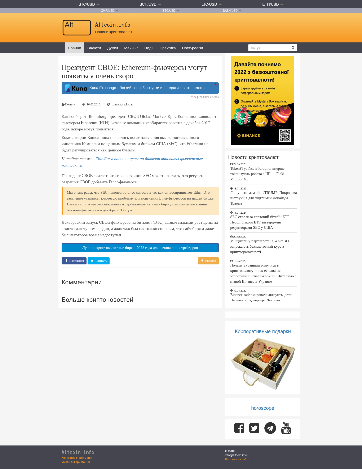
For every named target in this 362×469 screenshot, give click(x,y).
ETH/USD (270, 4)
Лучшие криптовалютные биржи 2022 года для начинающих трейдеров (140, 247)
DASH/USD (230, 10)
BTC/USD (87, 4)
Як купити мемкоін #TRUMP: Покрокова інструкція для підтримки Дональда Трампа (263, 197)
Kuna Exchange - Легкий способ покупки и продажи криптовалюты (146, 88)
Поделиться (76, 260)
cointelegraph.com (122, 104)
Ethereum (210, 260)
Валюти (94, 47)
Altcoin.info (78, 452)
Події (148, 47)
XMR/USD (107, 10)
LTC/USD (209, 4)
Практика (168, 47)
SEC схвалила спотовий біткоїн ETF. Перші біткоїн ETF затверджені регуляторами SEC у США (260, 222)
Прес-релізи (192, 47)
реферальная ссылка (205, 97)
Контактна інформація (77, 457)
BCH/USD (148, 4)
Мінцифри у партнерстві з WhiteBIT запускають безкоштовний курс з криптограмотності (260, 246)
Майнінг (131, 47)
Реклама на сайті (236, 459)
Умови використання (76, 462)
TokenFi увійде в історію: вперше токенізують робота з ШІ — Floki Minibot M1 (257, 173)
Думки (112, 47)
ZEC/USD (169, 10)
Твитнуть (100, 260)
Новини (74, 47)
